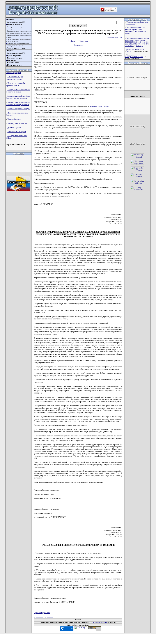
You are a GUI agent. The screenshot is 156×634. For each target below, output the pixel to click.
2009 (143, 42)
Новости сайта (13, 63)
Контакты (11, 60)
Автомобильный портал (16, 132)
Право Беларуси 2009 (42, 613)
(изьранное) (129, 31)
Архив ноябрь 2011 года (114, 37)
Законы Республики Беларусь (18, 109)
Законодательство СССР (15, 46)
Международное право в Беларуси (18, 43)
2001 (127, 46)
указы (140, 29)
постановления (140, 31)
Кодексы (10, 51)
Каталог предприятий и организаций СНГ (15, 84)
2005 (135, 44)
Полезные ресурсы (14, 58)
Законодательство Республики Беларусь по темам (18, 91)
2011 (135, 42)
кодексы (128, 29)
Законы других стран (16, 48)
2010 (139, 42)
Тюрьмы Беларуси (14, 119)
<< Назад (71, 41)
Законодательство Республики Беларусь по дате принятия (18, 97)
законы (134, 29)
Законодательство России (17, 123)
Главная (10, 19)
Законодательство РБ (16, 22)
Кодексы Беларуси (14, 24)
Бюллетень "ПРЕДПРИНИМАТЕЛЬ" (134, 56)
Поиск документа (14, 65)
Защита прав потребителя (134, 49)
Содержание (78, 45)
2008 (147, 42)
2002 (147, 44)
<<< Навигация (82, 41)
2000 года (139, 46)
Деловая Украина (14, 127)
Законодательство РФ (16, 53)
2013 (127, 42)
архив (127, 33)
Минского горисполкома (99, 106)
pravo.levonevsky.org (99, 622)
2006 (131, 44)
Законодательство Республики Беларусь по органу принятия (18, 103)
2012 (131, 42)
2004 (139, 44)
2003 (143, 44)
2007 (127, 44)
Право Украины (14, 55)
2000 (131, 46)
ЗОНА (129, 51)
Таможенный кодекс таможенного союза (14, 78)
